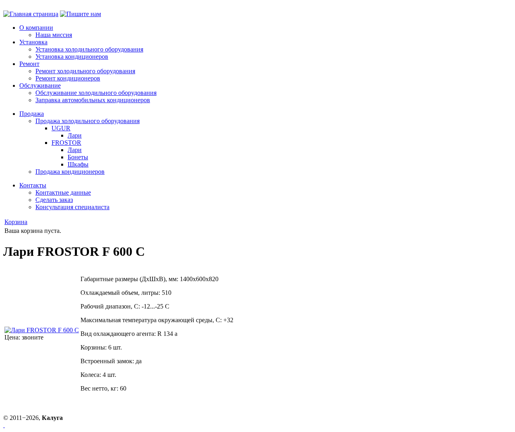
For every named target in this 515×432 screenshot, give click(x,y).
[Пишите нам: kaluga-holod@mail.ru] (80, 13)
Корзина (15, 221)
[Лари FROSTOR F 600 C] (41, 330)
